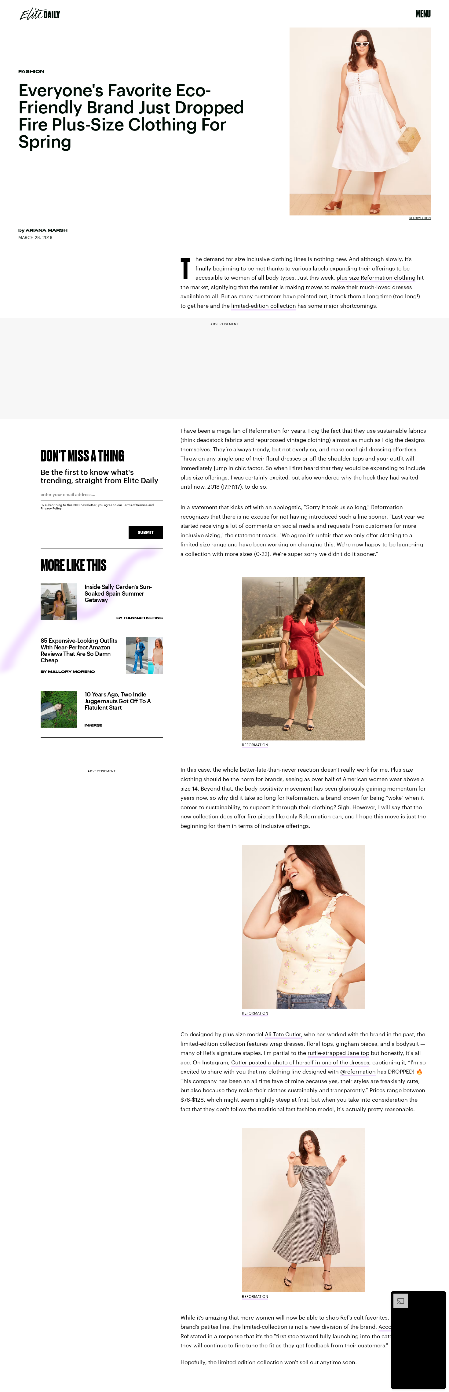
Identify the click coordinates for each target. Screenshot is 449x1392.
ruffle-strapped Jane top (338, 1052)
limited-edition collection (263, 305)
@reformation (358, 1071)
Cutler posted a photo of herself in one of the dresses (300, 1062)
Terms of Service (135, 505)
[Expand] (398, 1296)
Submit (146, 532)
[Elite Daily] (39, 13)
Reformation (420, 218)
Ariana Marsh (47, 230)
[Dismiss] (439, 1296)
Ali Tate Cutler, (283, 1034)
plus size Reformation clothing (376, 277)
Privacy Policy (51, 508)
